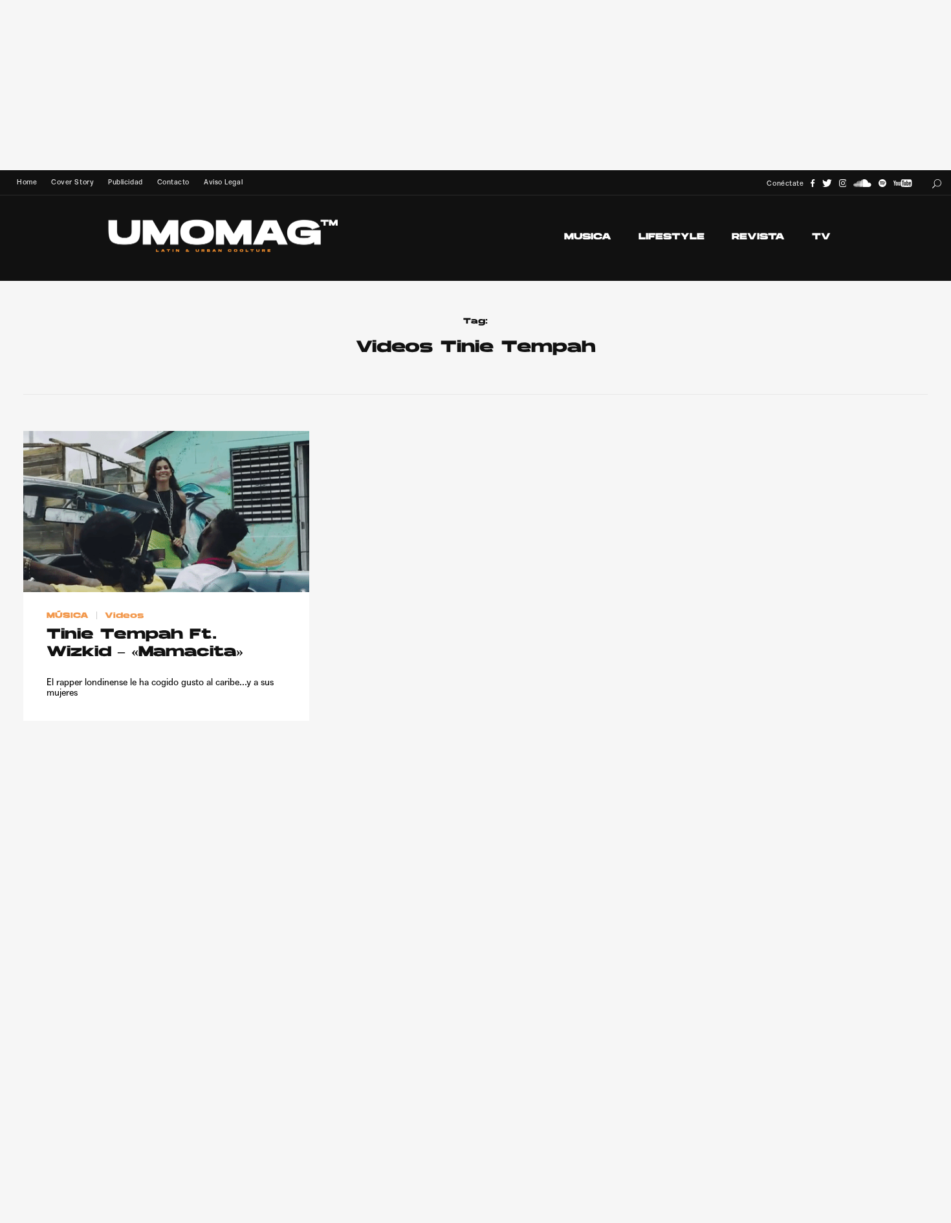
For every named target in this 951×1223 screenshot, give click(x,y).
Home (27, 182)
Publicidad (125, 182)
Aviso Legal (223, 182)
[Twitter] (827, 183)
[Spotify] (882, 183)
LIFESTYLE (672, 237)
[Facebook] (812, 183)
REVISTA (758, 237)
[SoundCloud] (862, 183)
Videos (124, 615)
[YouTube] (902, 183)
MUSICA (587, 237)
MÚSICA (68, 615)
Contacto (173, 182)
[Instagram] (843, 183)
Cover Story (72, 182)
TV (821, 237)
